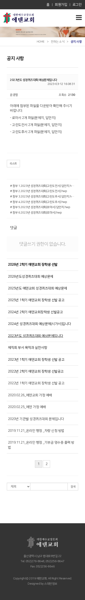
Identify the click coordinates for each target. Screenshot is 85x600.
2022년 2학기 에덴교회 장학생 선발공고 (36, 371)
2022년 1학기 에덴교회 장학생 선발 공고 (36, 383)
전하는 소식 (57, 41)
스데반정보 (50, 583)
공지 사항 (76, 41)
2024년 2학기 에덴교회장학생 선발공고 (35, 312)
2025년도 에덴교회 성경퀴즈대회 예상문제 (37, 288)
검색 (72, 486)
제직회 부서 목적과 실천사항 (27, 348)
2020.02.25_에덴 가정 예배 (27, 407)
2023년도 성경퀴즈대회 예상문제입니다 (35, 336)
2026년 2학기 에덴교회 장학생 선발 (33, 264)
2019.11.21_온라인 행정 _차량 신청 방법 (36, 431)
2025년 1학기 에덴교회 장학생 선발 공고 (36, 300)
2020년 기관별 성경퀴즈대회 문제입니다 (36, 419)
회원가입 (61, 5)
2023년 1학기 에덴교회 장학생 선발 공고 (36, 360)
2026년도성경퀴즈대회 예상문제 (30, 276)
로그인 (77, 5)
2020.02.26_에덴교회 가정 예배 (30, 395)
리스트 (13, 163)
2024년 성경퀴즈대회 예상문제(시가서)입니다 (39, 324)
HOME (41, 41)
